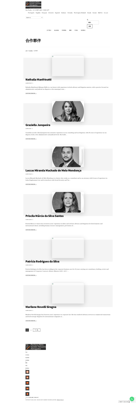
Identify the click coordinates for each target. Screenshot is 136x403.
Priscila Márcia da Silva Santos (45, 216)
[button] (34, 17)
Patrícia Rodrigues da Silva (42, 261)
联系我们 (27, 368)
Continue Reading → (31, 93)
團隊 (26, 362)
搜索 (90, 26)
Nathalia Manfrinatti (38, 79)
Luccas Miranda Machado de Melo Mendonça (53, 170)
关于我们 (27, 354)
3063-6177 (36, 397)
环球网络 (27, 360)
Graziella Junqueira (38, 125)
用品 (26, 365)
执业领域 (27, 357)
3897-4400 (31, 397)
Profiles (31, 50)
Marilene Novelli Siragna (41, 307)
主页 (26, 50)
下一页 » (36, 330)
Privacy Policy (60, 399)
